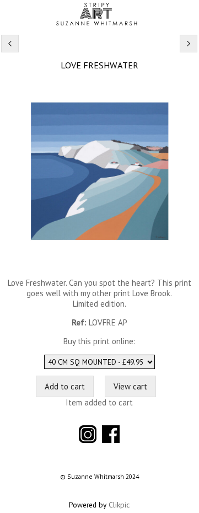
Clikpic (119, 505)
